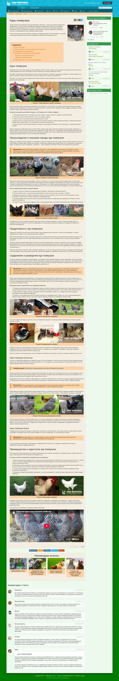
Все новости (91, 39)
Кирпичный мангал (93, 81)
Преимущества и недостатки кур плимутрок (28, 60)
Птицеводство (40, 11)
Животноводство (27, 11)
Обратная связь (39, 675)
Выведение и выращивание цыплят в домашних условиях (44, 368)
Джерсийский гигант (18, 571)
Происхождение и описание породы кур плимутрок (30, 49)
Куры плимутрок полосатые (26, 55)
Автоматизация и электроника (96, 56)
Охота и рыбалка (93, 11)
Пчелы (56, 11)
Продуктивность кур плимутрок (24, 51)
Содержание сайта (50, 675)
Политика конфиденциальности (65, 675)
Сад (49, 11)
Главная (12, 8)
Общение (91, 65)
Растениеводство (14, 11)
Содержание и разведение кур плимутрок (27, 53)
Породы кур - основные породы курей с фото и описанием (75, 573)
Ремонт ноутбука (92, 54)
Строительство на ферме (95, 83)
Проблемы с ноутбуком (94, 47)
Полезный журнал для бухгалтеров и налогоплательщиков (98, 72)
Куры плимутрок (20, 47)
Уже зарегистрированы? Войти (92, 3)
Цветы (83, 11)
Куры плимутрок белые (25, 57)
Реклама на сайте (80, 675)
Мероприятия (34, 8)
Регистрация (107, 3)
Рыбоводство (66, 11)
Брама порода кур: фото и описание (56, 571)
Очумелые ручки (92, 48)
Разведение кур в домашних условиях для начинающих (37, 572)
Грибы (75, 11)
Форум (22, 8)
